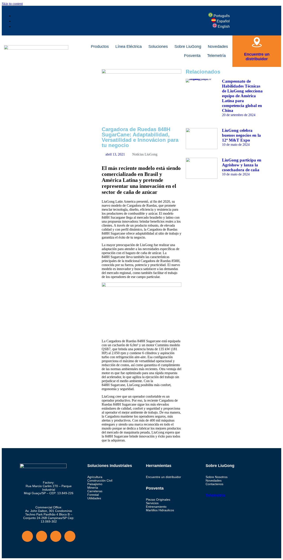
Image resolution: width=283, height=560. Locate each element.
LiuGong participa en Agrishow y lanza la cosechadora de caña (241, 165)
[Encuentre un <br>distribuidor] (257, 42)
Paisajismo (94, 484)
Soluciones (158, 46)
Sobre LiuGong (187, 46)
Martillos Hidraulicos (160, 510)
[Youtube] (41, 536)
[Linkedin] (69, 536)
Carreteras (94, 491)
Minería (92, 487)
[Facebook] (23, 74)
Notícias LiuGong (144, 154)
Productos (100, 46)
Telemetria (215, 495)
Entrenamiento (156, 506)
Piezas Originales (158, 499)
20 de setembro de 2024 (238, 115)
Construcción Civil (99, 480)
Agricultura (94, 477)
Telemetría (216, 55)
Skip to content (12, 4)
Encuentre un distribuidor (257, 56)
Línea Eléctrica (128, 46)
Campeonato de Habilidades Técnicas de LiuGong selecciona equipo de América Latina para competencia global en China (242, 96)
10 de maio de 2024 (236, 144)
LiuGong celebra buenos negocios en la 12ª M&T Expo (241, 135)
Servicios (152, 503)
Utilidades (94, 498)
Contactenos (214, 484)
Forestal (93, 494)
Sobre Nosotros (217, 477)
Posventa (192, 55)
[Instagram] (35, 74)
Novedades (218, 46)
